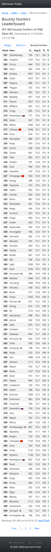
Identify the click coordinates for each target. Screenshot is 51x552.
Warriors (21, 45)
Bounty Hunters (38, 45)
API (29, 542)
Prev (14, 528)
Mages (7, 45)
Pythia (39, 542)
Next (36, 528)
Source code (18, 542)
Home (5, 13)
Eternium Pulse (12, 4)
